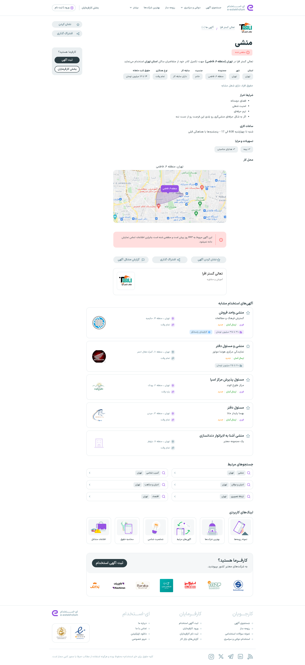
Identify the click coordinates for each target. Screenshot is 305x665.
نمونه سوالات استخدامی (237, 634)
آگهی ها (208, 27)
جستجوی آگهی (213, 8)
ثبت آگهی (67, 60)
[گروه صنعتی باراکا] (158, 585)
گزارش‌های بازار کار (189, 639)
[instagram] (211, 657)
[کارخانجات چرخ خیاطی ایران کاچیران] (134, 585)
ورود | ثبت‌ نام (62, 8)
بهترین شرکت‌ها (152, 8)
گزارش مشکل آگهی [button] (129, 260)
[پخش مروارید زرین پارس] (230, 585)
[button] (208, 259)
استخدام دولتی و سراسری (237, 639)
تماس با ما (141, 628)
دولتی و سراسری (192, 8)
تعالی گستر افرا (227, 27)
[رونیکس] (87, 585)
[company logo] (126, 281)
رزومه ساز (170, 8)
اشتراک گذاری (65, 33)
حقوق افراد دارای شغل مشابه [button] (237, 86)
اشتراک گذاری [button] (168, 260)
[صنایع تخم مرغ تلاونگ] (111, 585)
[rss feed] (250, 657)
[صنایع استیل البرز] (206, 585)
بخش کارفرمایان (90, 8)
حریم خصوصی (139, 639)
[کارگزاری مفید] (182, 585)
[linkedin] (240, 657)
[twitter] (221, 657)
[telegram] (231, 657)
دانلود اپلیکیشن (139, 634)
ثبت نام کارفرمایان (189, 634)
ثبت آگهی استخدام (109, 563)
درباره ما (142, 623)
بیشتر (136, 8)
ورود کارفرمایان (190, 628)
